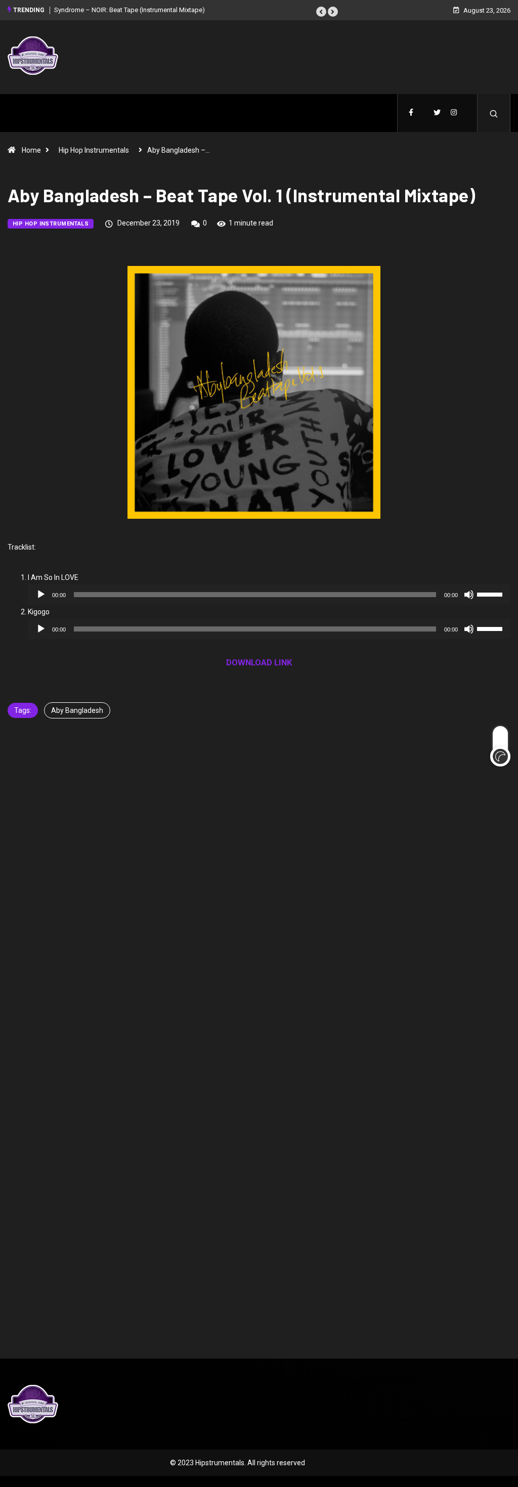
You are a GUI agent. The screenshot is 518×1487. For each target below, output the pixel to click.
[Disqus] (259, 893)
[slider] (491, 593)
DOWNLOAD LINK (259, 662)
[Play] (41, 595)
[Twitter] (437, 113)
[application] (269, 594)
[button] (321, 12)
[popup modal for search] (494, 113)
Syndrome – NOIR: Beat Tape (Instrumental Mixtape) (129, 10)
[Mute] (469, 595)
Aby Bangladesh (77, 710)
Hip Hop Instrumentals (94, 150)
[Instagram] (454, 113)
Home (31, 150)
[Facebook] (411, 113)
